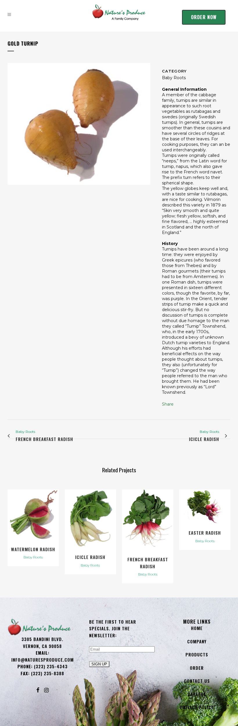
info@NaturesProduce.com (42, 659)
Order (197, 668)
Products (196, 654)
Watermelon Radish (33, 549)
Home (197, 628)
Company (197, 641)
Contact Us (197, 681)
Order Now (204, 17)
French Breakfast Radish (147, 562)
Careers (196, 694)
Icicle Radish (90, 557)
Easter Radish (205, 532)
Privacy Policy (197, 707)
